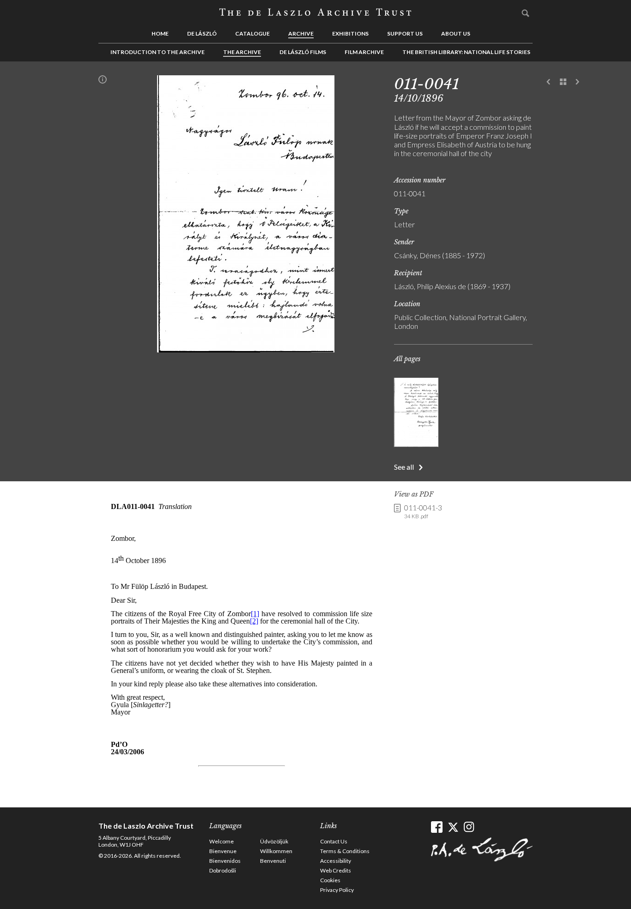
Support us (405, 33)
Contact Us (333, 841)
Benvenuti (273, 860)
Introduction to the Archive (157, 51)
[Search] (526, 13)
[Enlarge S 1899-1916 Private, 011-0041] (245, 349)
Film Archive (364, 51)
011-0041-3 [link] (423, 511)
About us (455, 33)
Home (160, 33)
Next (577, 82)
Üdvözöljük (274, 841)
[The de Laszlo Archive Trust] (315, 12)
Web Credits (335, 870)
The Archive (242, 51)
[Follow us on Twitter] (453, 827)
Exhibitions (350, 33)
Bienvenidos (225, 860)
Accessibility (335, 860)
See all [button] (404, 466)
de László (202, 33)
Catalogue (252, 33)
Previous (549, 82)
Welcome (221, 841)
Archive (301, 33)
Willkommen (276, 851)
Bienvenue (223, 851)
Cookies (330, 880)
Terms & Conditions (345, 851)
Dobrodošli (222, 870)
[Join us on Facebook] (437, 827)
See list (563, 82)
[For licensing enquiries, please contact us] (102, 81)
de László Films (302, 51)
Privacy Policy (337, 889)
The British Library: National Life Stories (466, 51)
